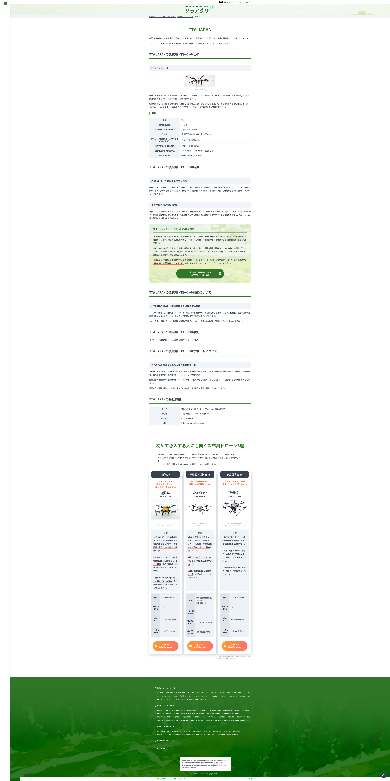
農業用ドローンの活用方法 (165, 726)
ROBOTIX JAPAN (180, 693)
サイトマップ (252, 779)
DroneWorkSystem (245, 696)
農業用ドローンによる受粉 (164, 734)
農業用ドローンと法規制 (242, 710)
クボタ (191, 696)
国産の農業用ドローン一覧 (165, 741)
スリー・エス (201, 693)
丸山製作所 (183, 696)
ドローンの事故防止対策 (213, 713)
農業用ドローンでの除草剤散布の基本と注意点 (236, 720)
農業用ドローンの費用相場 (226, 717)
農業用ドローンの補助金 (243, 717)
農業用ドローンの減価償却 (164, 717)
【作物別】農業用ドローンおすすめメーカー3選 (200, 273)
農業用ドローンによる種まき (232, 731)
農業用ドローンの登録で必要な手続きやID (187, 710)
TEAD (175, 696)
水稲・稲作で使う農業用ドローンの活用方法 (169, 731)
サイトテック (198, 699)
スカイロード (206, 696)
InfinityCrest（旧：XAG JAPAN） (221, 693)
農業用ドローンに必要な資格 (165, 720)
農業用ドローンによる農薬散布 (192, 731)
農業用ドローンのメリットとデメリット (205, 717)
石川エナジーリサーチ (177, 699)
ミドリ (197, 696)
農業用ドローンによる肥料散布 (212, 731)
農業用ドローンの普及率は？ (165, 713)
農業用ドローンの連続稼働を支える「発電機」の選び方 (217, 710)
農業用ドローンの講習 (182, 720)
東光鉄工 (214, 696)
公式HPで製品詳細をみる (165, 645)
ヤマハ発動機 (237, 693)
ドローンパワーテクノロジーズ (228, 696)
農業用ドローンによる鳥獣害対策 (228, 734)
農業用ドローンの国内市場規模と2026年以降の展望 (190, 713)
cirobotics (189, 699)
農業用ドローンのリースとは (165, 710)
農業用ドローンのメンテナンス (231, 713)
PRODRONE (169, 693)
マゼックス (191, 693)
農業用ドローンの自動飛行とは (183, 717)
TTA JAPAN (160, 693)
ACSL (206, 699)
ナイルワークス (248, 693)
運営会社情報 (161, 748)
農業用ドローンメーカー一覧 (166, 688)
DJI (208, 693)
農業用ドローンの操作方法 (213, 720)
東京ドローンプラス (162, 699)
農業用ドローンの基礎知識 (165, 706)
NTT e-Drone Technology (164, 696)
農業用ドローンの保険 (197, 720)
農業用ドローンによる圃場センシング (206, 734)
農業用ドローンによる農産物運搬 (183, 734)
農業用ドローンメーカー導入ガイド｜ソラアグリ (237, 2)
